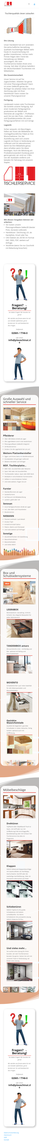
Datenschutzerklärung (11, 1133)
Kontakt (6, 1140)
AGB (5, 1137)
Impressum (8, 1135)
